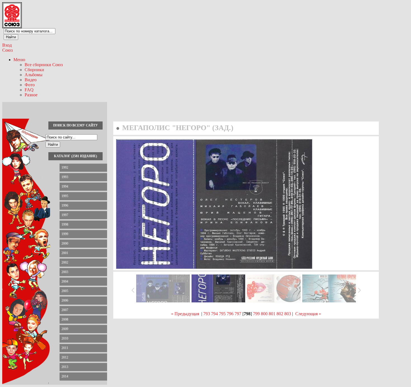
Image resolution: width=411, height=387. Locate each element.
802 (280, 313)
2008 (65, 319)
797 (238, 313)
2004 (65, 281)
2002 (65, 262)
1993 (65, 177)
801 (272, 313)
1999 (65, 234)
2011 (65, 348)
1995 (65, 196)
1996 (65, 205)
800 (264, 313)
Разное (31, 94)
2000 (65, 243)
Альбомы (33, 74)
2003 (65, 272)
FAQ (29, 89)
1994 (65, 186)
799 (256, 313)
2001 (65, 253)
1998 (65, 224)
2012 (65, 357)
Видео (31, 79)
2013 (65, 367)
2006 (65, 300)
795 (222, 313)
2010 (65, 338)
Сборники (34, 69)
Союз (7, 50)
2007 (65, 310)
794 (214, 313)
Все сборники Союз (44, 64)
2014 (65, 376)
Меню (19, 59)
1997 (65, 215)
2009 (65, 329)
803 (287, 313)
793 (206, 313)
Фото (30, 84)
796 (230, 313)
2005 (65, 291)
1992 (65, 167)
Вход (7, 45)
